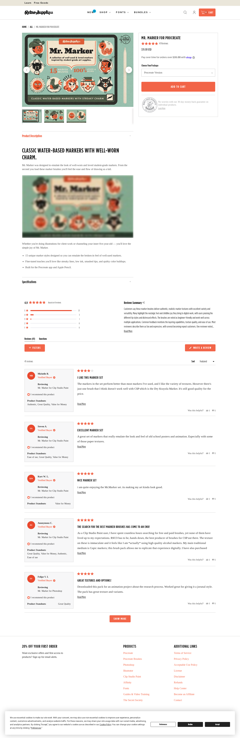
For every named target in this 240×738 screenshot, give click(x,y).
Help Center (180, 688)
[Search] (185, 12)
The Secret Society (133, 700)
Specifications (29, 281)
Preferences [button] (36, 728)
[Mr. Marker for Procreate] (77, 70)
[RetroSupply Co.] (38, 12)
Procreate (128, 653)
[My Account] (194, 12)
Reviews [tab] (29, 339)
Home (24, 27)
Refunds (178, 682)
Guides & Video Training (136, 694)
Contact (178, 700)
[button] (128, 331)
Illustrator (128, 670)
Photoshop (128, 664)
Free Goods (41, 2)
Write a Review (202, 348)
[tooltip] (143, 302)
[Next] (129, 70)
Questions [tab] (43, 339)
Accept (217, 724)
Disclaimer (179, 676)
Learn (27, 2)
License (178, 670)
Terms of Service (182, 653)
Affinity (127, 682)
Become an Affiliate (184, 694)
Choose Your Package (149, 65)
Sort (193, 361)
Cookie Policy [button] (105, 724)
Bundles (141, 12)
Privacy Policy (181, 658)
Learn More (161, 108)
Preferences (163, 724)
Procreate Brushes (132, 658)
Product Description (32, 135)
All (31, 27)
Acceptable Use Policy (185, 664)
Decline (190, 724)
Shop (104, 12)
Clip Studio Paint (132, 676)
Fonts (121, 12)
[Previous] (26, 70)
